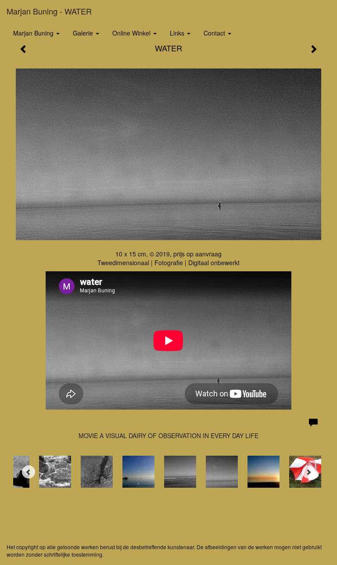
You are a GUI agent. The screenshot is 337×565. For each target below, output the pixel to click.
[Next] (308, 472)
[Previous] (28, 472)
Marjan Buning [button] (34, 33)
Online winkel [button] (132, 33)
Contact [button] (215, 33)
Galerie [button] (84, 33)
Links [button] (178, 33)
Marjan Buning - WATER (49, 11)
